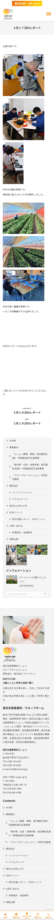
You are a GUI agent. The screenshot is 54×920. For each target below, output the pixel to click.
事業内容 (16, 917)
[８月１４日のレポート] (42, 550)
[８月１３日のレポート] (11, 560)
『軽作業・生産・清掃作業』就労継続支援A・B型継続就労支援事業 (30, 466)
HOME (12, 440)
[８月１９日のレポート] (32, 550)
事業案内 (13, 447)
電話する (48, 917)
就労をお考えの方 (18, 505)
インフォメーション (22, 492)
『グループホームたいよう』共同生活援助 (30, 477)
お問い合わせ (16, 525)
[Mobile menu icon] (48, 14)
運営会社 (13, 485)
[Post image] (11, 579)
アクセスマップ (20, 499)
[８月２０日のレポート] (22, 550)
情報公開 (13, 539)
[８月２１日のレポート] (11, 550)
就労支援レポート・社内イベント (28, 519)
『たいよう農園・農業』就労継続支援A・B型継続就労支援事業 (30, 455)
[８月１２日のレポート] (22, 560)
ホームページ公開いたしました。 (32, 579)
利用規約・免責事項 (22, 532)
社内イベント (16, 512)
